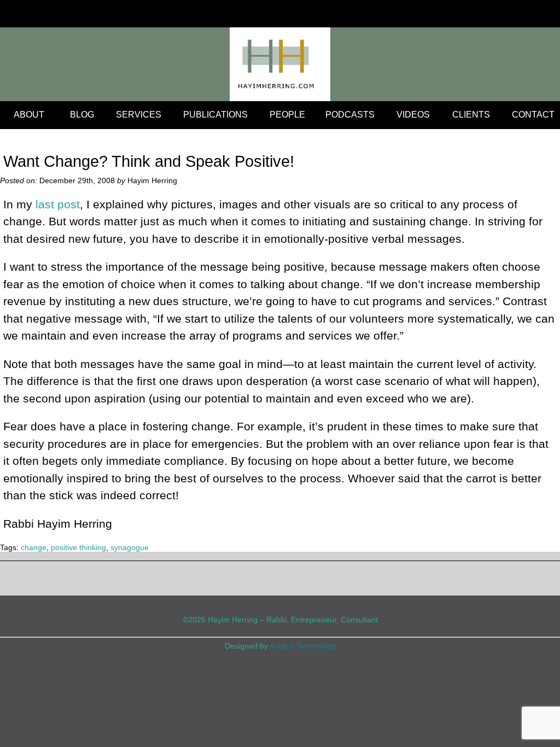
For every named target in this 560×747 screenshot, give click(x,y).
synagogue (129, 547)
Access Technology (303, 645)
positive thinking (78, 547)
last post (58, 204)
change (33, 547)
